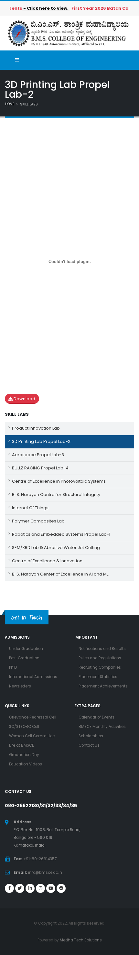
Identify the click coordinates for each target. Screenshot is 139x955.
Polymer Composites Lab (38, 521)
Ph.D (13, 667)
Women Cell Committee (32, 736)
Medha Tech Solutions (81, 940)
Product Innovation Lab (36, 428)
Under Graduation (26, 648)
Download (24, 398)
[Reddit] (61, 888)
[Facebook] (9, 888)
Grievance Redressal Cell (32, 717)
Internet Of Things (30, 508)
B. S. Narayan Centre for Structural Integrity (56, 494)
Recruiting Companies (100, 667)
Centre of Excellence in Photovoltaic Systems (59, 481)
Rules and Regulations (100, 658)
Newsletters (20, 686)
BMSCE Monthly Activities (102, 726)
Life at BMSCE (21, 745)
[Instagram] (40, 888)
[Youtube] (50, 888)
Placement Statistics (98, 676)
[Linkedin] (30, 888)
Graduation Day (24, 754)
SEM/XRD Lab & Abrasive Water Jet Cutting (56, 547)
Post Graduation (24, 658)
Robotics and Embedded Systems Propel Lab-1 (61, 534)
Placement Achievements (103, 686)
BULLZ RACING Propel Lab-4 (40, 468)
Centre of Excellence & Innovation (47, 561)
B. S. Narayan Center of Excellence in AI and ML (60, 574)
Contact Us (89, 745)
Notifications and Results (102, 648)
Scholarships (91, 736)
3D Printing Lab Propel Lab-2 (41, 441)
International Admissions (33, 676)
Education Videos (25, 764)
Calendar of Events (96, 717)
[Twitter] (19, 888)
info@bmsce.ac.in (45, 872)
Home (10, 104)
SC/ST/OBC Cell (24, 726)
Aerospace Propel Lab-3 (38, 455)
